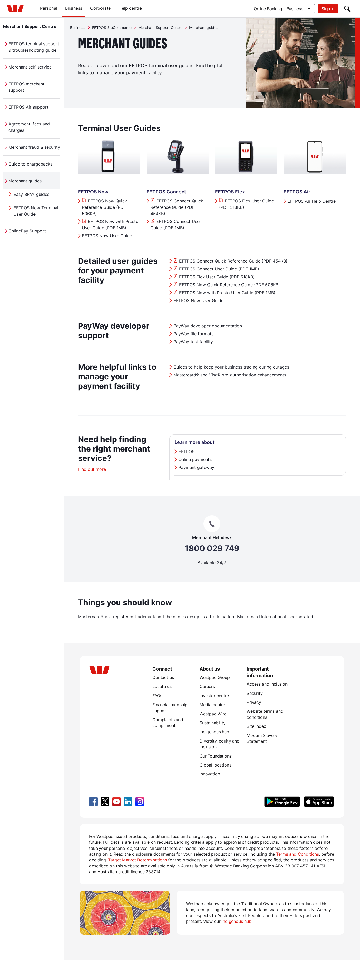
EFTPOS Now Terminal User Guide (35, 211)
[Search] (347, 8)
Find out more (92, 469)
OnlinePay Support (27, 231)
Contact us (163, 677)
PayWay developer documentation (207, 325)
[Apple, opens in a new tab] (319, 801)
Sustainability (213, 722)
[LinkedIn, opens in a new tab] (128, 801)
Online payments (195, 459)
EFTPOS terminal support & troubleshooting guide (33, 47)
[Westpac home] (15, 8)
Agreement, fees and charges (29, 127)
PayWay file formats (193, 333)
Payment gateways (197, 467)
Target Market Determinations (137, 859)
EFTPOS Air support (28, 107)
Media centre (212, 704)
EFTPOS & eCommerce (112, 27)
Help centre (130, 8)
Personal (48, 8)
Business (73, 8)
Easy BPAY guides (31, 194)
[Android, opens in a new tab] (282, 801)
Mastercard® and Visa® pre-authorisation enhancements (229, 374)
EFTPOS (186, 451)
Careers (207, 686)
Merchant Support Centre (29, 26)
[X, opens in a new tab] (105, 801)
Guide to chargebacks (30, 164)
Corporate (100, 8)
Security (255, 693)
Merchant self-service (30, 67)
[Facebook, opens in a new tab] (93, 801)
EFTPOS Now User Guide (107, 235)
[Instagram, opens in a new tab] (139, 801)
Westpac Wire (213, 713)
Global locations (215, 765)
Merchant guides (25, 180)
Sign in (328, 8)
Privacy (254, 702)
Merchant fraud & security (34, 147)
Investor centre (214, 695)
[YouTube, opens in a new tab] (116, 801)
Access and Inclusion (267, 684)
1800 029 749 (212, 548)
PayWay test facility (193, 341)
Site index (256, 726)
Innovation (210, 774)
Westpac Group (215, 677)
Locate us (162, 686)
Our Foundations (216, 756)
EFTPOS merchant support (26, 87)
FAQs (157, 695)
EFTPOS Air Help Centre (312, 201)
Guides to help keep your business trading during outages (231, 367)
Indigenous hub (214, 731)
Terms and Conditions (297, 854)
